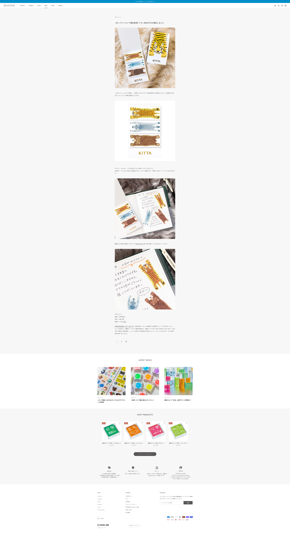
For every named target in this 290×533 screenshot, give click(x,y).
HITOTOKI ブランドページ (134, 525)
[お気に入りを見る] (282, 5)
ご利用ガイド (129, 496)
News (46, 5)
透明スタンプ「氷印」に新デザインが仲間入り (177, 400)
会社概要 (128, 512)
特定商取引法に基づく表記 (132, 507)
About (53, 5)
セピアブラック (140, 244)
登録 (188, 503)
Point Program (101, 510)
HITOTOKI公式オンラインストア (124, 326)
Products (22, 5)
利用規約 (128, 501)
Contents (99, 504)
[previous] (98, 432)
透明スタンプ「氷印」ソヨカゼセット (111, 443)
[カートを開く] (285, 5)
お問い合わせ (129, 510)
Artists (39, 5)
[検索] (278, 5)
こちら (124, 322)
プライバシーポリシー (131, 504)
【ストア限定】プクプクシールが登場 (145, 1)
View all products (145, 454)
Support (60, 5)
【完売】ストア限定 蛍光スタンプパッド (142, 400)
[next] (191, 432)
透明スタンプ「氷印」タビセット (156, 443)
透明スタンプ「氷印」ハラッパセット (178, 443)
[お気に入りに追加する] (120, 423)
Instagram (102, 518)
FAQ (130, 473)
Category (31, 5)
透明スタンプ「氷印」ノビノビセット (134, 443)
